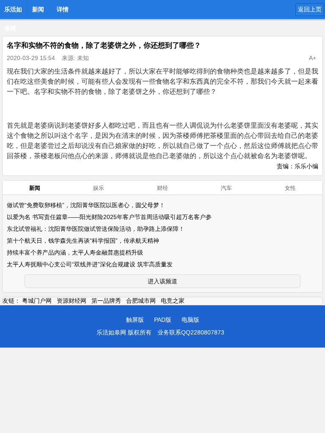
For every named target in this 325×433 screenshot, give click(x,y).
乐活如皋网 (13, 12)
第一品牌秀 (106, 300)
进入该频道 (162, 281)
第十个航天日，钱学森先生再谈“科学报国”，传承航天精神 (83, 240)
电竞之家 (173, 300)
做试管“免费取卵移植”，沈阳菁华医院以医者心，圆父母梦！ (86, 205)
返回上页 (310, 9)
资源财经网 (71, 300)
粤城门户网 (37, 300)
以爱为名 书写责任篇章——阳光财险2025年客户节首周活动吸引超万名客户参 (109, 217)
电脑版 (190, 319)
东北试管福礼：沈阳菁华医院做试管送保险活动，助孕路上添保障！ (96, 228)
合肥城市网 (141, 300)
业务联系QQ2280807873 (190, 332)
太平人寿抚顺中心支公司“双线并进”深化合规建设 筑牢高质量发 (90, 264)
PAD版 (162, 319)
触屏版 (135, 319)
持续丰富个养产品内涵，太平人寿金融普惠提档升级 (75, 252)
